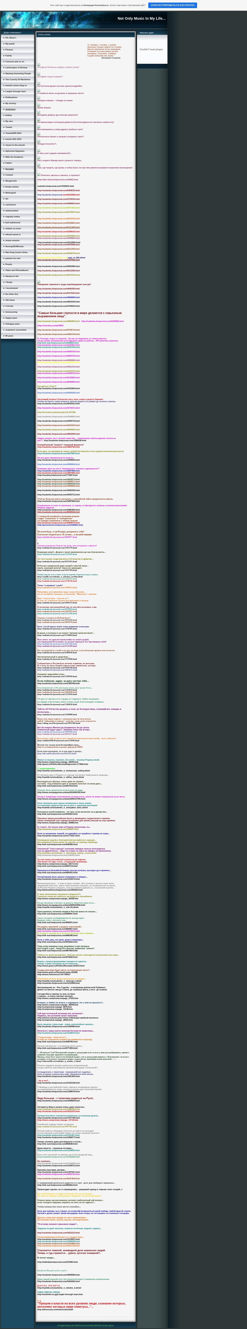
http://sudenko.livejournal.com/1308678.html (58, 1091)
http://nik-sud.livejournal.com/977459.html (57, 1048)
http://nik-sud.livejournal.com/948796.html (57, 1042)
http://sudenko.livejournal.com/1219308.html (58, 983)
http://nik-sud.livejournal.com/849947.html (57, 914)
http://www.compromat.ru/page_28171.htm (57, 864)
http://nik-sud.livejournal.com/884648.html (57, 1144)
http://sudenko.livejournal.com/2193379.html (57, 548)
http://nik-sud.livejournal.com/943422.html (57, 814)
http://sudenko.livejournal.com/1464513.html (57, 603)
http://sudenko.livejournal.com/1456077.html (58, 1137)
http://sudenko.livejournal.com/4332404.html (58, 388)
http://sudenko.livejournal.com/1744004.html (57, 635)
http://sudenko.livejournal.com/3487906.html (58, 501)
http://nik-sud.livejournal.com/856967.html (57, 929)
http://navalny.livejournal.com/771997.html (57, 475)
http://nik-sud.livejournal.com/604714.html (57, 866)
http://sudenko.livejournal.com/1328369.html (57, 629)
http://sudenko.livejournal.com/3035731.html (58, 495)
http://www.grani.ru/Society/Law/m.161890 (57, 972)
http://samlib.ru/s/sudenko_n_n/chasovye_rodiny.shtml (63, 771)
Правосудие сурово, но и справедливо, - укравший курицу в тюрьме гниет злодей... (79, 1189)
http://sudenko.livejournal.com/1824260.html (58, 1281)
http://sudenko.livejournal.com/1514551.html (58, 1239)
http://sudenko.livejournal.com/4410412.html (58, 403)
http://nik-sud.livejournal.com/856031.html (57, 922)
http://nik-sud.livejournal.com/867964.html (57, 950)
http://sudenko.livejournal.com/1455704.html (57, 570)
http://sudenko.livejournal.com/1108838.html (57, 652)
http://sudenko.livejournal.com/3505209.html (58, 490)
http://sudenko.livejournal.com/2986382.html (58, 510)
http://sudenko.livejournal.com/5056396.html (58, 266)
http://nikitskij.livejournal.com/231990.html (57, 1262)
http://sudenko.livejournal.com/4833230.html (58, 302)
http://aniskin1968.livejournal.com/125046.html (58, 740)
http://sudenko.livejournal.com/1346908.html (57, 714)
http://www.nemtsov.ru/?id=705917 (54, 974)
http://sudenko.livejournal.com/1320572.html (58, 1165)
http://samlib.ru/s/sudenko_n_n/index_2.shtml (59, 1288)
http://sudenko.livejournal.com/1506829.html (58, 1101)
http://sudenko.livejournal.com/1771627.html (58, 836)
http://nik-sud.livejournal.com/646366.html (57, 844)
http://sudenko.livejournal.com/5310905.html (59, 242)
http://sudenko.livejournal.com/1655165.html (57, 561)
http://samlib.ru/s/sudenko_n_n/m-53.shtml (57, 907)
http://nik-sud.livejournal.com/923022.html (57, 942)
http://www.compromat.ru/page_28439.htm (57, 762)
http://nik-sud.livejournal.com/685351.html (57, 872)
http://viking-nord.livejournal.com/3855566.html (58, 723)
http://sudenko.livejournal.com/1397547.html (58, 1172)
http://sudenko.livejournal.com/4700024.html (58, 306)
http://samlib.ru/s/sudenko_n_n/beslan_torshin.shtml (60, 577)
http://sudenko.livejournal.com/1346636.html (57, 704)
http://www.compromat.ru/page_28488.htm (57, 823)
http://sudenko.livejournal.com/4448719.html (58, 421)
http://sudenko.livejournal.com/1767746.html (58, 1118)
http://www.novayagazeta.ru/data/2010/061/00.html (61, 792)
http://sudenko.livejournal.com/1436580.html (58, 1026)
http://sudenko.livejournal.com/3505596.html (58, 1275)
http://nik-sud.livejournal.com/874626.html (57, 957)
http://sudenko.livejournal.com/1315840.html (57, 659)
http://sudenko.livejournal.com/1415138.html (58, 1083)
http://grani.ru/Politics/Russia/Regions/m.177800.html (62, 764)
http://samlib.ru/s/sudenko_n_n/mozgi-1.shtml (59, 981)
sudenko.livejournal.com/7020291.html (55, 186)
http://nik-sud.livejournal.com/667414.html (57, 786)
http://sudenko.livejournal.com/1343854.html (57, 690)
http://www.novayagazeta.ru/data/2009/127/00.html (61, 799)
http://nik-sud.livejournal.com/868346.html (57, 935)
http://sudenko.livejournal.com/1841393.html (58, 1076)
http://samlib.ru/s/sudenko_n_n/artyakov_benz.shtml (62, 807)
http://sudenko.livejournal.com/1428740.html (57, 668)
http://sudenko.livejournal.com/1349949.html (57, 676)
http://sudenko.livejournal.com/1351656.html (57, 694)
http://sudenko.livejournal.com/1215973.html (58, 879)
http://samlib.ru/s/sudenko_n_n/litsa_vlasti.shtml (60, 777)
